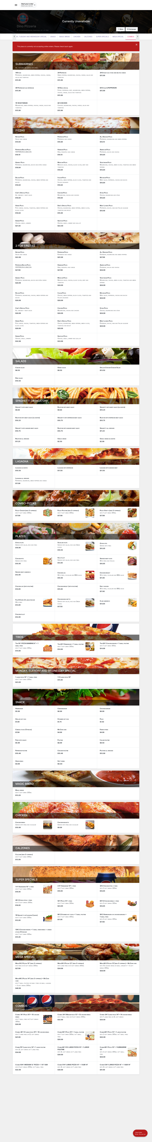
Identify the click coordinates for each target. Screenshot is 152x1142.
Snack (53, 37)
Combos (130, 37)
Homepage (132, 29)
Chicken (76, 37)
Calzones (88, 37)
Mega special (118, 37)
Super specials (102, 37)
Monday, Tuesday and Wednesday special (29, 37)
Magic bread (64, 37)
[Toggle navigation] (16, 5)
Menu (121, 29)
